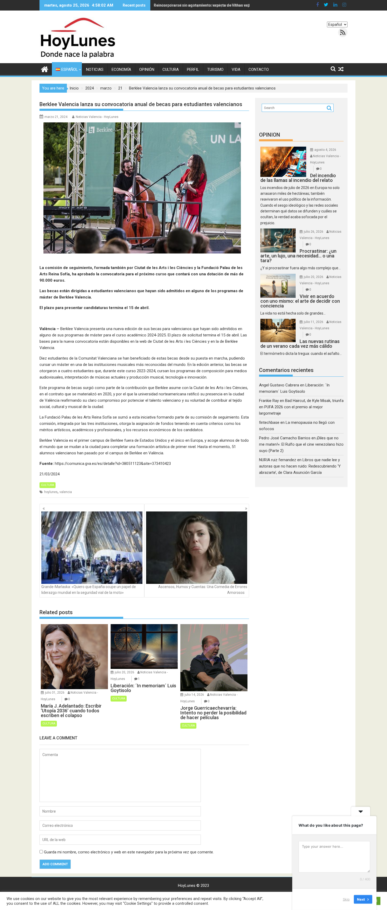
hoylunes (51, 492)
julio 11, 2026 (313, 322)
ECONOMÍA (121, 69)
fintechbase (269, 422)
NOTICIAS (94, 69)
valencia (65, 492)
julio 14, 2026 (194, 695)
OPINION (269, 135)
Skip (346, 899)
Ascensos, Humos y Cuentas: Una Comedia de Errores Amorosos (202, 590)
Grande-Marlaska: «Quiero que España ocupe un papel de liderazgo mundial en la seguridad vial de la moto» (88, 590)
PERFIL (193, 69)
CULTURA (170, 69)
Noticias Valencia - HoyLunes (97, 117)
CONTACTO (259, 69)
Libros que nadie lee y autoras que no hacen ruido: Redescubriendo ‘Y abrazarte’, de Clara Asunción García (300, 466)
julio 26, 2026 (313, 231)
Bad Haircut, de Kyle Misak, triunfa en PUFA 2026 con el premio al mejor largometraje (301, 407)
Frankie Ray (269, 400)
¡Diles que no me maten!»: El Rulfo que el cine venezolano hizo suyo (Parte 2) (301, 444)
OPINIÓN (146, 69)
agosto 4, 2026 (325, 150)
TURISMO (215, 69)
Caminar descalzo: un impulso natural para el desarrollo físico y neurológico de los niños (232, 5)
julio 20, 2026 (124, 672)
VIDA (236, 69)
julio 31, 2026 (54, 692)
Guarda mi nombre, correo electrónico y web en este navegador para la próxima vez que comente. (129, 852)
